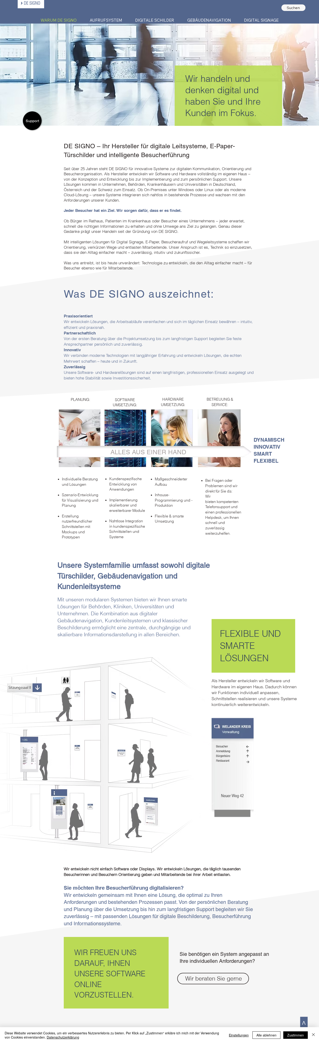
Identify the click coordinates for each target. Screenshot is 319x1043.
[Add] (78, 706)
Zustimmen (295, 1035)
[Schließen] (313, 1035)
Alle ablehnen (266, 1035)
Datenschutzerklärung (63, 1037)
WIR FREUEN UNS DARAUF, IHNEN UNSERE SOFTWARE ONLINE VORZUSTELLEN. (109, 973)
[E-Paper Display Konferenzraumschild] (114, 707)
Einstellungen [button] (239, 1035)
